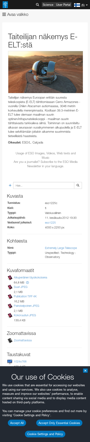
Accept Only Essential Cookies (59, 423)
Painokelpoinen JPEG (26, 305)
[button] (27, 282)
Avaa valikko (17, 14)
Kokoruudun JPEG (25, 315)
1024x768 (20, 361)
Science (48, 4)
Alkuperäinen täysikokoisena (30, 277)
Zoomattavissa (23, 340)
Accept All (17, 423)
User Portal (63, 4)
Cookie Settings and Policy (45, 434)
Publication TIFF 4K (25, 296)
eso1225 (50, 222)
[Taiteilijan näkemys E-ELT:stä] (45, 72)
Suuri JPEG (20, 287)
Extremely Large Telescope (61, 248)
